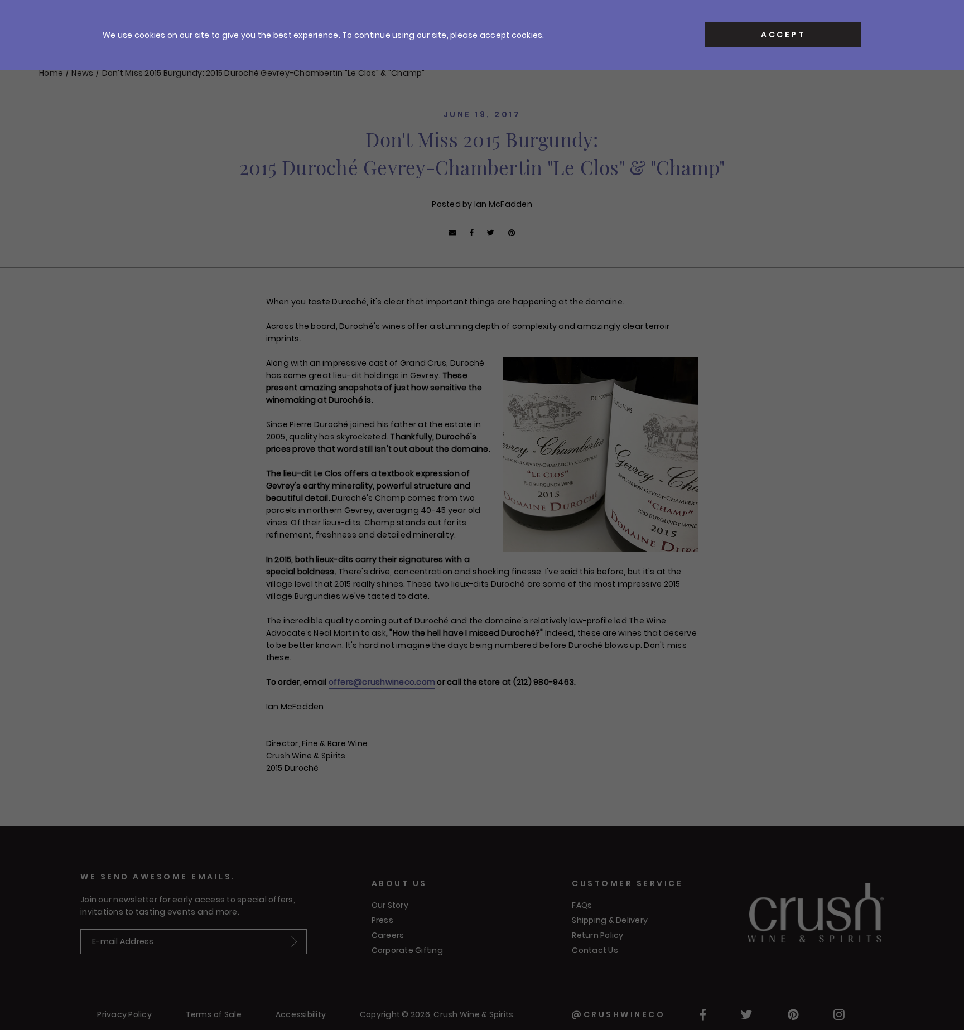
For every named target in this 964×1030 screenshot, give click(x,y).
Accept (783, 34)
